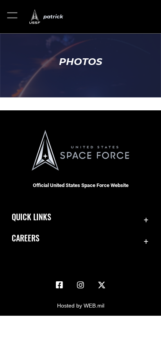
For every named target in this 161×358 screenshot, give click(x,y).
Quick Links (31, 217)
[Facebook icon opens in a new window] (59, 285)
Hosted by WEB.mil (80, 305)
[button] (12, 16)
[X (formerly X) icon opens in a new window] (101, 285)
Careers (25, 238)
